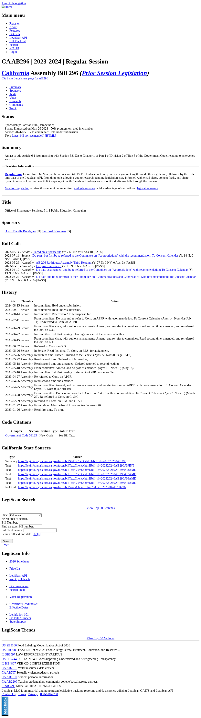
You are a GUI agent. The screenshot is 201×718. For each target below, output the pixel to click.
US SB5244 (9, 659)
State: (5, 515)
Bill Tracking (17, 41)
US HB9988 (9, 650)
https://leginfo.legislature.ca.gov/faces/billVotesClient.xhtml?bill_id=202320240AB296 (72, 487)
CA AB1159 (9, 677)
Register (14, 23)
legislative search (147, 188)
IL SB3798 (8, 686)
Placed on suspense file (47, 252)
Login (13, 51)
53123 (33, 435)
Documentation (18, 586)
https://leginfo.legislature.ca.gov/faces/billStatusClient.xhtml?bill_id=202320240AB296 (72, 461)
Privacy (33, 694)
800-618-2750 (49, 694)
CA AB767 (9, 672)
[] (36, 534)
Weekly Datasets (19, 579)
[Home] (7, 6)
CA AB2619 (9, 668)
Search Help (17, 589)
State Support (17, 621)
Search (13, 44)
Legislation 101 (19, 614)
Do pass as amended (48, 266)
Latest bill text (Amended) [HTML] (34, 135)
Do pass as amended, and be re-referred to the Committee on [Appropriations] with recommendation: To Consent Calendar (112, 269)
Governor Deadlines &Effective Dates (23, 605)
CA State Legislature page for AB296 (25, 78)
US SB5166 (9, 645)
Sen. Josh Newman (54, 231)
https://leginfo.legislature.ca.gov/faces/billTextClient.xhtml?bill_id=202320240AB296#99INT (76, 465)
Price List (15, 568)
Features (14, 30)
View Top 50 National (100, 638)
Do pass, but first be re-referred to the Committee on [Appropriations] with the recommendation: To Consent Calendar (105, 255)
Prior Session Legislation (114, 72)
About (13, 27)
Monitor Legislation (17, 188)
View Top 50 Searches (101, 508)
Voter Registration (20, 596)
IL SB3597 (8, 654)
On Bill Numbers (20, 618)
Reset (5, 545)
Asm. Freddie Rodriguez (20, 231)
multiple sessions (84, 188)
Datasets (14, 34)
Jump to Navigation (14, 3)
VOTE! (14, 48)
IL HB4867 (9, 663)
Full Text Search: (13, 530)
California (15, 72)
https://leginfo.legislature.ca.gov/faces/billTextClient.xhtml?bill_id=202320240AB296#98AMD (77, 469)
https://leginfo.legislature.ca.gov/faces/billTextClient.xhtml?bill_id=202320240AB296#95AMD (77, 482)
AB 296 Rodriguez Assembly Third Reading (63, 262)
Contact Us (9, 694)
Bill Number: (10, 522)
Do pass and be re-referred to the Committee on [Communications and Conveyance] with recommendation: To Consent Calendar (116, 276)
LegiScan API (18, 37)
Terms (22, 694)
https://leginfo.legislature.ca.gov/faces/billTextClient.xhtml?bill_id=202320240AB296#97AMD (77, 474)
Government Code (16, 435)
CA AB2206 (9, 681)
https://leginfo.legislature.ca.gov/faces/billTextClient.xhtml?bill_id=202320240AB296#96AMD (77, 478)
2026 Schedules (19, 561)
